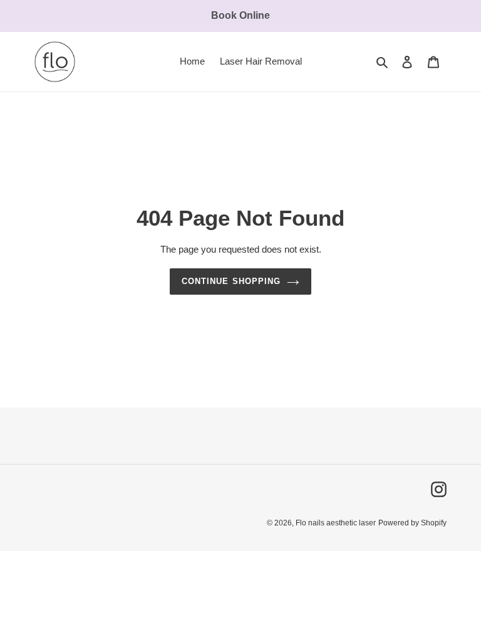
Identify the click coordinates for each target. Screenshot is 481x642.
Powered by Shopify (412, 522)
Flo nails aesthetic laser (336, 522)
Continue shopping (231, 281)
